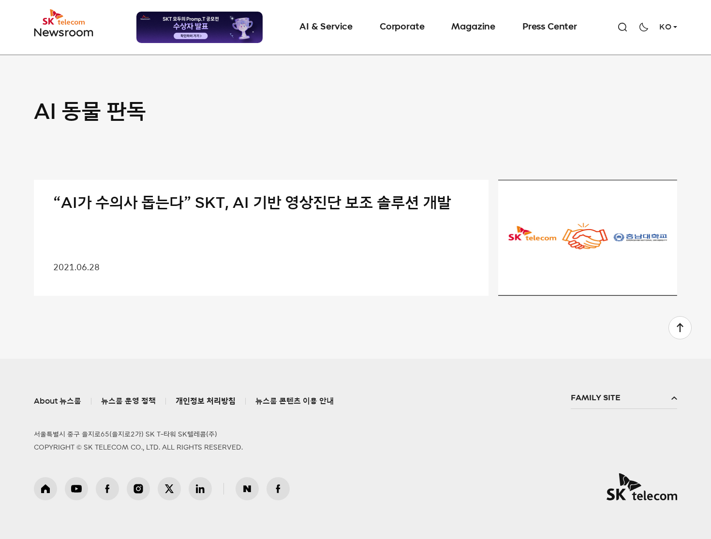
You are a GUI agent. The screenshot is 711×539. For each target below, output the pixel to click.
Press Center (549, 27)
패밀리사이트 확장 (624, 398)
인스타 (138, 488)
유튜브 (76, 488)
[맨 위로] (680, 327)
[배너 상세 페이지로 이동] (199, 27)
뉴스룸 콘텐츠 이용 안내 (294, 401)
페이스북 (107, 488)
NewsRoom (64, 31)
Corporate (402, 27)
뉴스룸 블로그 (247, 488)
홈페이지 (45, 488)
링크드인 (200, 488)
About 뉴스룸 (57, 401)
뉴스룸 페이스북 (278, 488)
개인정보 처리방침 (206, 401)
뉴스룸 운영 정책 (128, 401)
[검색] (622, 27)
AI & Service (326, 27)
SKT (64, 23)
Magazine (473, 27)
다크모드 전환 (644, 27)
